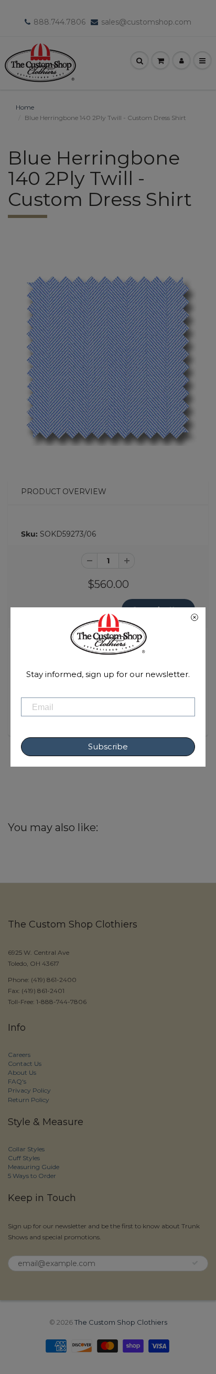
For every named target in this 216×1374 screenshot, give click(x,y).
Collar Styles (26, 1149)
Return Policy (28, 1100)
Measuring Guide (33, 1167)
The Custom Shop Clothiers (120, 1322)
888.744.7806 (59, 22)
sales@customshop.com (146, 22)
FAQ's (17, 1081)
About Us (22, 1072)
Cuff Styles (24, 1158)
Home (25, 107)
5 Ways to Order (32, 1176)
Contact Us (24, 1063)
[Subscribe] (195, 1263)
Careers (19, 1055)
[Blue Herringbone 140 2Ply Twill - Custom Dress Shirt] (108, 357)
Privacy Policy (29, 1090)
